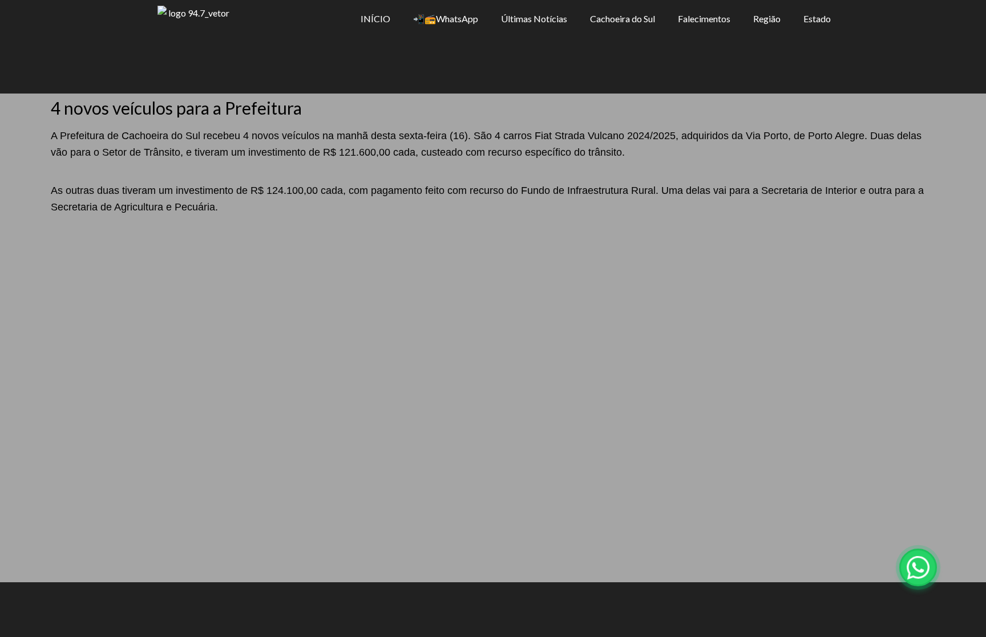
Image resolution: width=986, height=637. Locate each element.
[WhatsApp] (918, 567)
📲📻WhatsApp (445, 18)
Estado (817, 18)
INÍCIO (375, 18)
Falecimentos (704, 18)
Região (767, 18)
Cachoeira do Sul (622, 18)
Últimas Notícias (534, 18)
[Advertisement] (493, 301)
